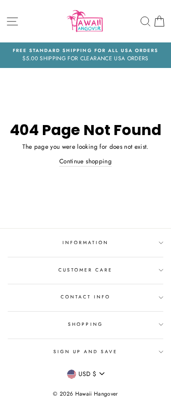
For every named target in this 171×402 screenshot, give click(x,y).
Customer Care (85, 269)
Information (85, 242)
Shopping (85, 324)
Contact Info (86, 296)
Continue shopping (85, 161)
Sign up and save (85, 351)
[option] (85, 55)
